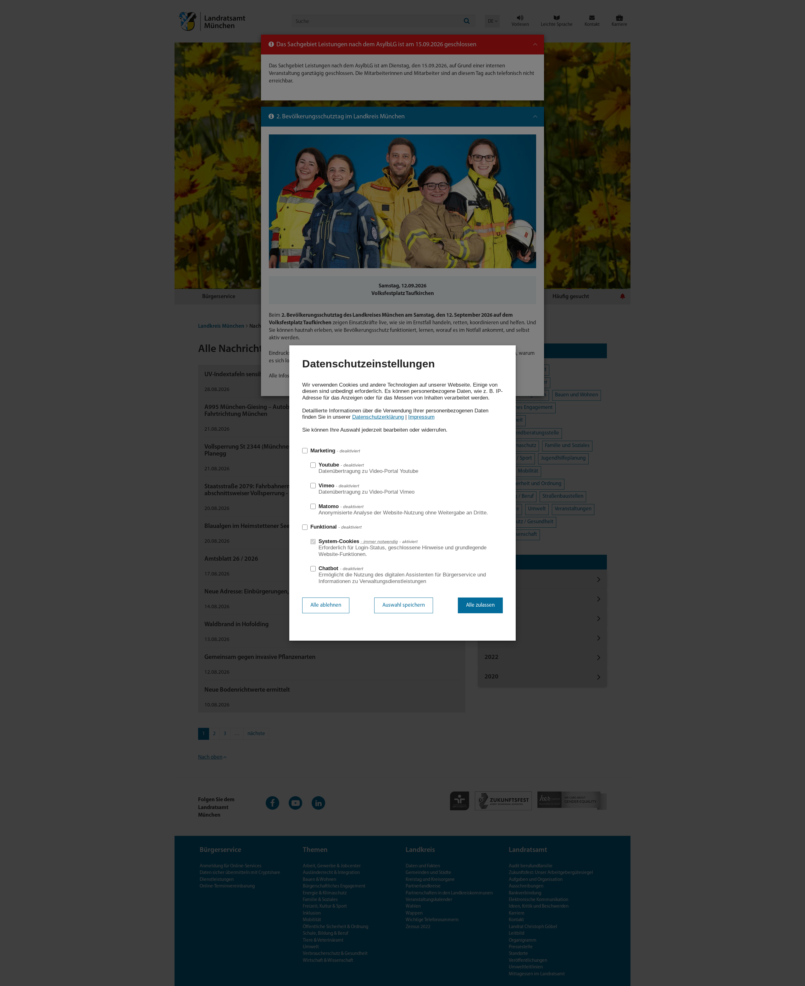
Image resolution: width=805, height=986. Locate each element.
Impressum (421, 417)
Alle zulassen (480, 605)
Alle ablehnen (325, 605)
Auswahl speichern (403, 605)
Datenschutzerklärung (378, 417)
